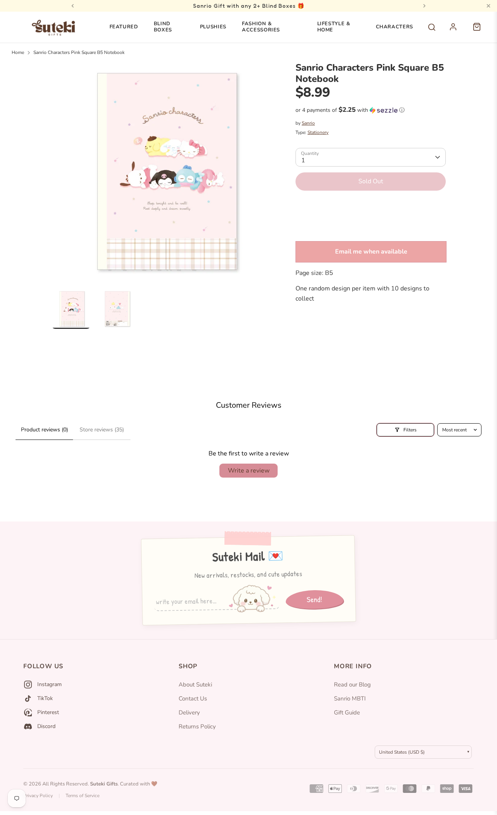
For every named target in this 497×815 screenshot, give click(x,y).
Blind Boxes (163, 26)
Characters (395, 26)
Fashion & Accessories (261, 26)
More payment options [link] (370, 224)
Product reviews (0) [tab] (44, 429)
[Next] (424, 6)
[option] (162, 175)
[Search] (432, 27)
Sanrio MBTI (350, 698)
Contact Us (193, 698)
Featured (123, 26)
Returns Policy (197, 726)
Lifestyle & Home (333, 26)
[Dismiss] (488, 6)
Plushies (213, 26)
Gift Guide (347, 712)
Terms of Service (82, 795)
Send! (314, 599)
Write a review (248, 470)
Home (18, 52)
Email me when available (371, 251)
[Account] (457, 31)
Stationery (318, 132)
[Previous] (72, 6)
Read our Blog (352, 684)
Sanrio (308, 123)
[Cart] (480, 31)
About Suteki (195, 684)
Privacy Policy (38, 795)
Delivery (189, 712)
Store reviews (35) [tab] (102, 429)
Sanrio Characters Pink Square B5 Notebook (79, 52)
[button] (370, 110)
